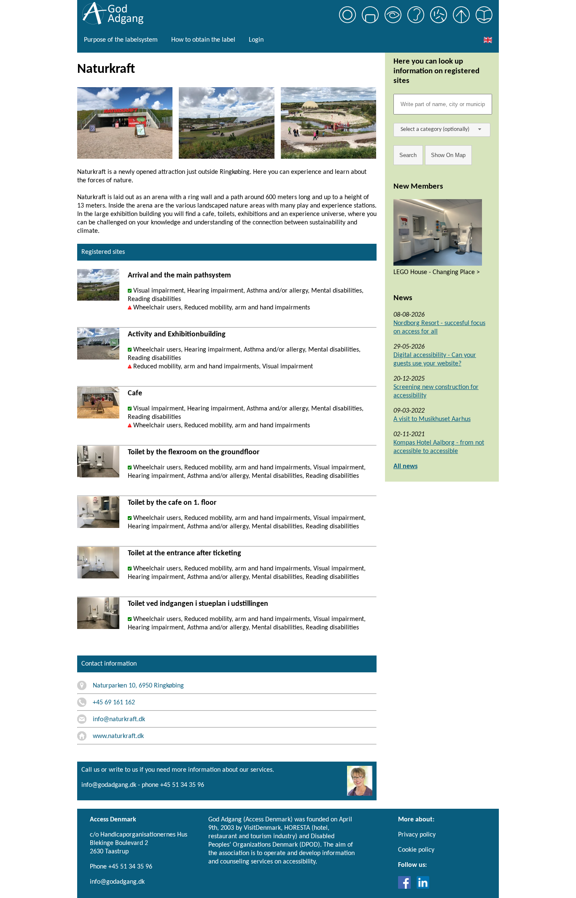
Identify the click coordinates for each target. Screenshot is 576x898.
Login (256, 40)
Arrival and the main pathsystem (179, 275)
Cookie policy (416, 850)
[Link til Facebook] (406, 887)
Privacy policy (417, 834)
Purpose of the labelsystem (121, 40)
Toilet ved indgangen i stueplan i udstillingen (198, 604)
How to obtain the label (203, 40)
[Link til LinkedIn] (423, 887)
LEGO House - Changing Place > (436, 272)
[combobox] (441, 130)
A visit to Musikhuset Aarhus (432, 419)
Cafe (135, 393)
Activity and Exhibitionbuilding (177, 334)
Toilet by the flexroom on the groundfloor (193, 452)
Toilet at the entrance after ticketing (184, 553)
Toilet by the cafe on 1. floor (172, 502)
